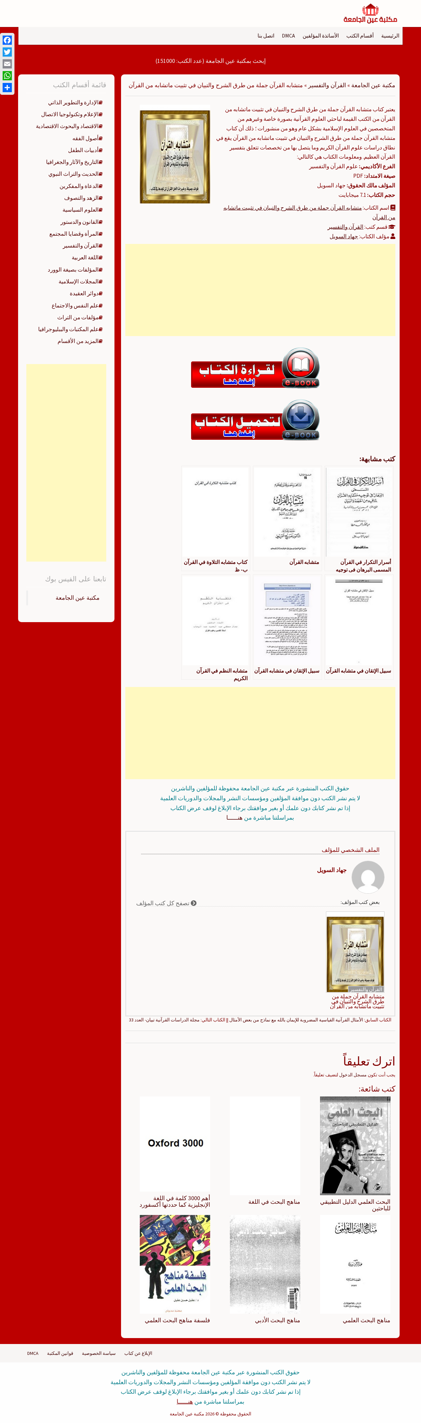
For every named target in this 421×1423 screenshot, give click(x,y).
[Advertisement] (260, 290)
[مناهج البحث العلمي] (355, 1264)
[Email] (7, 64)
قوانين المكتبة (60, 1353)
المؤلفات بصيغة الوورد (73, 269)
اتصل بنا (266, 35)
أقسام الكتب (360, 35)
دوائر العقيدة (84, 293)
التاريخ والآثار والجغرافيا (72, 162)
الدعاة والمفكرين (79, 186)
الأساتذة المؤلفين (321, 35)
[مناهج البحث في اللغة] (265, 1145)
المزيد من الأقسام (78, 341)
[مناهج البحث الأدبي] (265, 1264)
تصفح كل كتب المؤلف (163, 903)
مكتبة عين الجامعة (373, 85)
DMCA (288, 35)
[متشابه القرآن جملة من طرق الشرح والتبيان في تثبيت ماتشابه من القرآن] (175, 153)
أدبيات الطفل (83, 150)
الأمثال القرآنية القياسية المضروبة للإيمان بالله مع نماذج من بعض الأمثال (296, 1020)
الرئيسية (390, 35)
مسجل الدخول (353, 1075)
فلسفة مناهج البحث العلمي (177, 1320)
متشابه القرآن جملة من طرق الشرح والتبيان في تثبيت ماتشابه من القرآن (357, 1001)
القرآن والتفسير (327, 85)
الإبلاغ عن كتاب (138, 1353)
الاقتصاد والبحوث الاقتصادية (67, 126)
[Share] (7, 87)
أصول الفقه (85, 138)
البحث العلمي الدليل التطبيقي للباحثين (355, 1205)
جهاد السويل (344, 236)
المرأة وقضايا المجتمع (74, 233)
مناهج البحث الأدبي (277, 1320)
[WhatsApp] (7, 76)
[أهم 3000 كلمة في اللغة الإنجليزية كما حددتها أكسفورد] (175, 1143)
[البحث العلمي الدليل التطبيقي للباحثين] (355, 1145)
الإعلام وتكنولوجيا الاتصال (70, 114)
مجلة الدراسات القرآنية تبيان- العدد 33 (164, 1020)
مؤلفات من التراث (78, 317)
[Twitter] (7, 52)
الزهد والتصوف (81, 197)
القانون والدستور (80, 221)
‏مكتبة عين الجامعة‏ (78, 597)
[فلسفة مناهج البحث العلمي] (175, 1264)
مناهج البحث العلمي (366, 1320)
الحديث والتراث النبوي (73, 173)
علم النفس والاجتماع (75, 305)
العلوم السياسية (80, 209)
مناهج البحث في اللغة (274, 1201)
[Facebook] (7, 40)
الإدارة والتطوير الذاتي (73, 102)
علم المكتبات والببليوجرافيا (68, 329)
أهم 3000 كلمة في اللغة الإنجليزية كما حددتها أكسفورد (174, 1201)
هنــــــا (234, 817)
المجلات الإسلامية (79, 281)
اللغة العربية (85, 257)
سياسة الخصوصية (99, 1353)
